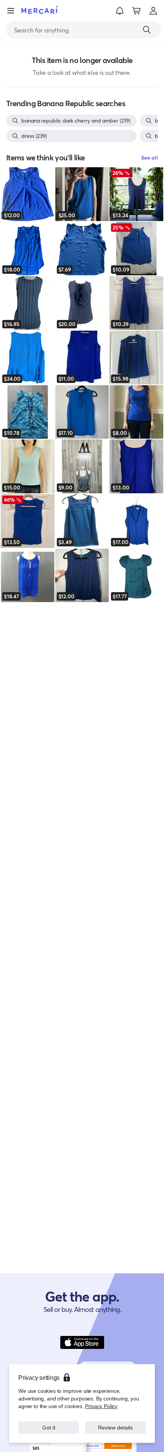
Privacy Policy (101, 1406)
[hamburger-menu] (10, 10)
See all (149, 157)
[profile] (153, 10)
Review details (115, 1427)
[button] (119, 10)
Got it (49, 1427)
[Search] (146, 29)
